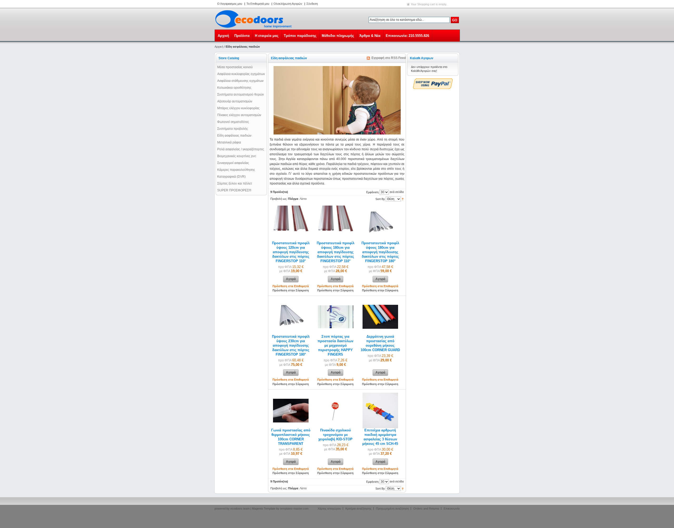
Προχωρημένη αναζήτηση (392, 508)
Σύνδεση (312, 3)
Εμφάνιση (372, 192)
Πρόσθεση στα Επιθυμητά (290, 286)
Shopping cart (426, 4)
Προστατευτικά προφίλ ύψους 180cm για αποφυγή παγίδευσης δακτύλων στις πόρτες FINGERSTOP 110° (335, 252)
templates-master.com (294, 508)
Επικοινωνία (451, 508)
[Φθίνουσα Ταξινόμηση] (403, 198)
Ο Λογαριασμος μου (229, 3)
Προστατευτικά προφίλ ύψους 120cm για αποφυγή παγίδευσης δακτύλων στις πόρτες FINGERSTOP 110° (291, 252)
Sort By (380, 199)
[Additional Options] (433, 81)
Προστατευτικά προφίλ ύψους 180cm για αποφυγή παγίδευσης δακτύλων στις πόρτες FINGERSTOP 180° (380, 252)
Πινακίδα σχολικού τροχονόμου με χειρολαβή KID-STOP (335, 435)
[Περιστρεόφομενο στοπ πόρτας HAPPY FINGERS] (335, 301)
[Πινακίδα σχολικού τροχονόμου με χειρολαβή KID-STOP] (335, 395)
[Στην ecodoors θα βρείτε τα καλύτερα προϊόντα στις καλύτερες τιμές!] (254, 18)
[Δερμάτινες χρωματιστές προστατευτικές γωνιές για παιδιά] (380, 301)
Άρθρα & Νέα (369, 36)
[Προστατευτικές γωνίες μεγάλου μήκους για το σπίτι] (291, 395)
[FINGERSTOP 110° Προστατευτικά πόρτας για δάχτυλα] (291, 208)
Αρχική (223, 36)
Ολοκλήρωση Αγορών (288, 3)
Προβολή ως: (278, 198)
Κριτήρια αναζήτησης (358, 508)
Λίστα (303, 198)
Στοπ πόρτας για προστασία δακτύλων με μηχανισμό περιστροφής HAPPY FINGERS (335, 345)
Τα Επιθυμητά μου (257, 3)
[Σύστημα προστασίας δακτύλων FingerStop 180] (380, 208)
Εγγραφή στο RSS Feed (388, 58)
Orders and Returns (426, 508)
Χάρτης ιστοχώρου (329, 508)
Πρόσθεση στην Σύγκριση (290, 290)
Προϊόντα (242, 36)
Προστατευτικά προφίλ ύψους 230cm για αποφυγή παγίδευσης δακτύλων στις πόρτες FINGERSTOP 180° (291, 345)
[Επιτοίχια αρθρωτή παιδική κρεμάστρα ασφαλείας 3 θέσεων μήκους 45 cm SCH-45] (380, 395)
